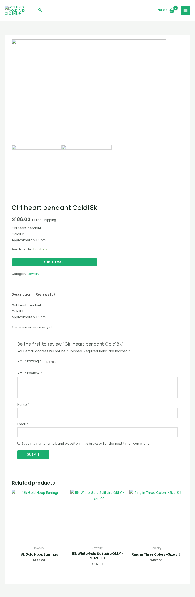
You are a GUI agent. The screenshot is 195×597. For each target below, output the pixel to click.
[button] (40, 10)
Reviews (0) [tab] (45, 294)
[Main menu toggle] (185, 10)
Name (23, 405)
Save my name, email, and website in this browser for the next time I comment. (85, 443)
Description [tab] (21, 294)
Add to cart (54, 262)
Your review (29, 373)
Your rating (29, 361)
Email (22, 424)
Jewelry (33, 274)
